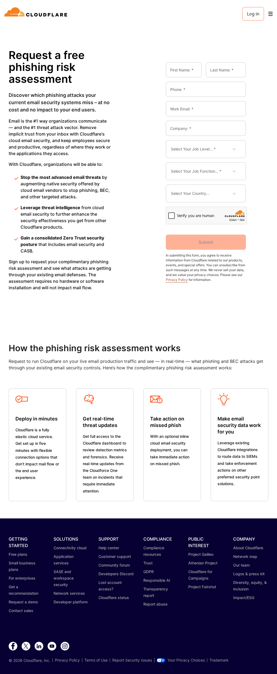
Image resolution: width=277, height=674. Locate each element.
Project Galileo (200, 554)
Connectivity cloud (70, 547)
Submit (206, 242)
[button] (21, 398)
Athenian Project (202, 563)
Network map (245, 556)
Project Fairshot (202, 586)
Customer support (114, 556)
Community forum (114, 565)
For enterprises (22, 578)
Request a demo (23, 602)
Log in (253, 14)
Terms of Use (96, 660)
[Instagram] (65, 646)
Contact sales (21, 610)
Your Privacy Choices (186, 660)
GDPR (148, 571)
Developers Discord (116, 573)
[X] (26, 646)
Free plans (18, 554)
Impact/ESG (243, 597)
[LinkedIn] (39, 646)
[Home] (36, 13)
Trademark (219, 660)
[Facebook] (13, 646)
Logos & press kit (249, 573)
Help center (108, 547)
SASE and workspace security (64, 578)
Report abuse (155, 604)
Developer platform (71, 602)
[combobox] (175, 149)
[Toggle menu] (270, 14)
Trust (148, 563)
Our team (241, 565)
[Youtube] (52, 646)
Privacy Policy (177, 280)
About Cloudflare (248, 547)
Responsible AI (156, 580)
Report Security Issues (132, 660)
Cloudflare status (113, 597)
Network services (69, 593)
